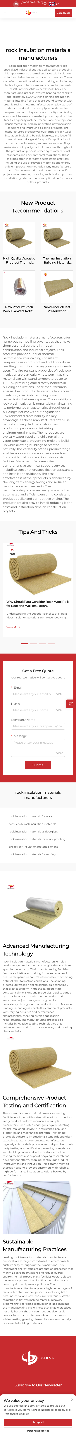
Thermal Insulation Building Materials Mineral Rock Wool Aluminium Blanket (57, 261)
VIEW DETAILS (19, 238)
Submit (38, 765)
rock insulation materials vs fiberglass (33, 831)
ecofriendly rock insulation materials (32, 824)
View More (13, 627)
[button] (24, 643)
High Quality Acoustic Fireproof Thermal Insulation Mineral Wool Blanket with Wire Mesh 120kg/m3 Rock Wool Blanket (19, 261)
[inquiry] (70, 704)
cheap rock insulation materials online (33, 846)
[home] (31, 12)
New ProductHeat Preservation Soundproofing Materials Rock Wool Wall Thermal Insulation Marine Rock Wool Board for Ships (57, 309)
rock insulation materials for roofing (32, 854)
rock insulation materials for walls (31, 816)
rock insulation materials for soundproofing (37, 839)
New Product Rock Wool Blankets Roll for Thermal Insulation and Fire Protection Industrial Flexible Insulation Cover (19, 309)
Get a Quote (63, 12)
